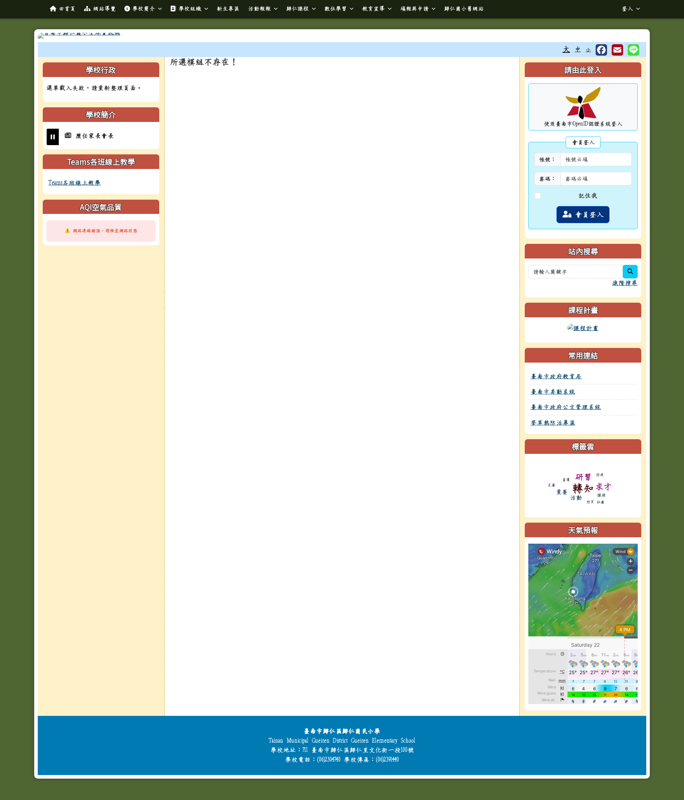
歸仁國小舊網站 (464, 8)
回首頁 (67, 8)
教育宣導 (373, 8)
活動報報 (259, 8)
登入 (627, 8)
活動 (576, 497)
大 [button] (566, 49)
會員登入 (587, 214)
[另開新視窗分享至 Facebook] (601, 50)
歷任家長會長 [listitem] (92, 130)
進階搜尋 (625, 283)
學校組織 (189, 8)
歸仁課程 (297, 8)
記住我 (587, 196)
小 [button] (588, 49)
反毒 (551, 485)
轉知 (583, 488)
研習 (583, 477)
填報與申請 (414, 8)
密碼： (547, 178)
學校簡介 (143, 8)
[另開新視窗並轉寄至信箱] (617, 50)
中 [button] (578, 49)
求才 (603, 486)
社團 (601, 502)
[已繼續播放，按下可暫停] (52, 136)
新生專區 (228, 8)
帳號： (547, 159)
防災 (590, 502)
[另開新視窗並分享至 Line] (633, 50)
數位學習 (335, 8)
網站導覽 (104, 8)
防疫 (600, 475)
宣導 (566, 480)
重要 (562, 492)
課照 (601, 495)
